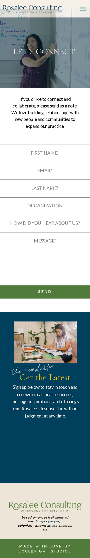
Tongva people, (47, 521)
